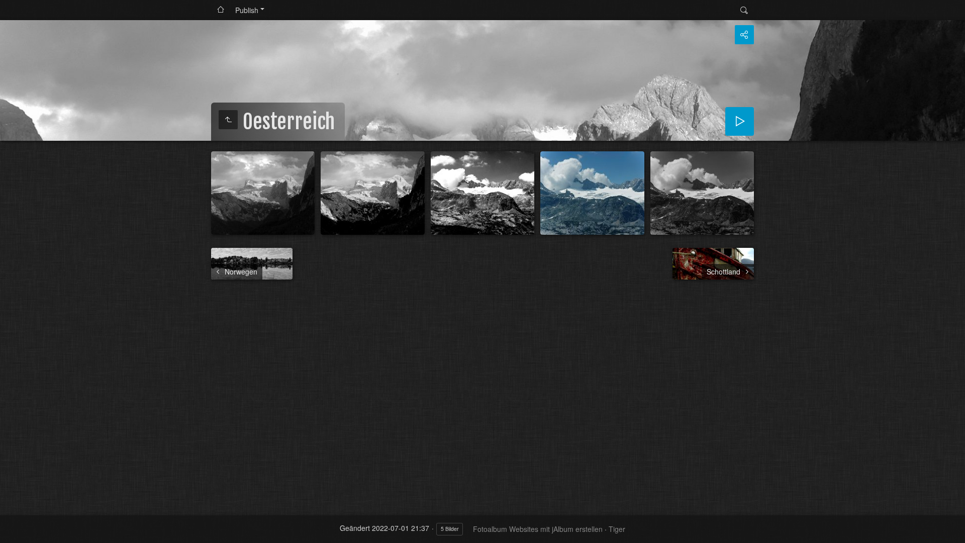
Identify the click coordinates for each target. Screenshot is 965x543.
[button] (12, 531)
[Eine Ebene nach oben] (228, 119)
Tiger (617, 529)
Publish (246, 10)
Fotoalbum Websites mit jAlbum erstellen (538, 529)
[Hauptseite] (220, 10)
